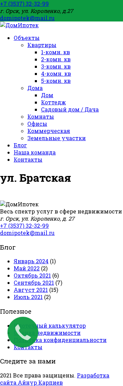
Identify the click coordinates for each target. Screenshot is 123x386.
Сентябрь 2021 (34, 282)
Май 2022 (27, 268)
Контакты (28, 347)
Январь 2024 (31, 261)
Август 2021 (31, 289)
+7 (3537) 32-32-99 (24, 3)
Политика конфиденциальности (60, 339)
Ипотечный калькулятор (50, 325)
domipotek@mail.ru (27, 17)
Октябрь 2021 (32, 275)
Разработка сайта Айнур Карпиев (54, 379)
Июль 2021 (28, 296)
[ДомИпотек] (19, 25)
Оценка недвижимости (47, 332)
